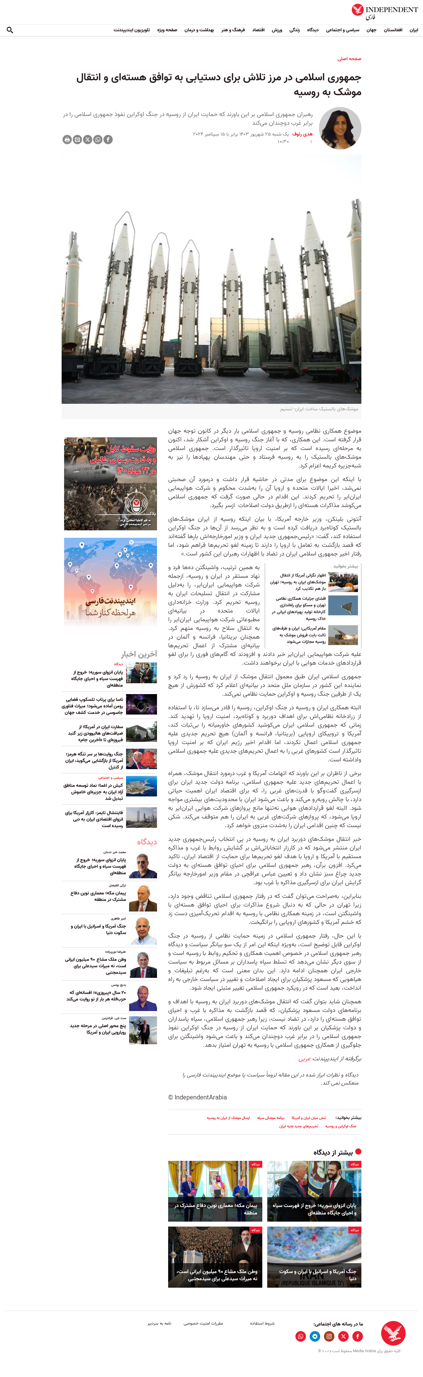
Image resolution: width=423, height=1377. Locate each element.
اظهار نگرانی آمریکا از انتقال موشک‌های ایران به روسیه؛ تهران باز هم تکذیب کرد (298, 582)
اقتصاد (258, 30)
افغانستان (393, 30)
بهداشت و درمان (199, 30)
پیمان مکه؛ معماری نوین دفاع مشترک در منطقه (215, 1209)
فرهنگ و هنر (233, 30)
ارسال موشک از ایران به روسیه (228, 1118)
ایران (414, 30)
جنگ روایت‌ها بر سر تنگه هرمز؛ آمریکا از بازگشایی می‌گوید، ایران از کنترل (94, 761)
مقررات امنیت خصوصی (203, 1323)
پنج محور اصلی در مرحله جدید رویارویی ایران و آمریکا (98, 1029)
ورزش (277, 30)
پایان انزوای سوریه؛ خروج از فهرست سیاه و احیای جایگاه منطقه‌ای (314, 1209)
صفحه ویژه (167, 30)
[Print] (67, 139)
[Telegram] (315, 1336)
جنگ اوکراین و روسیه (340, 1126)
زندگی (295, 30)
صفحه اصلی (349, 59)
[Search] (10, 30)
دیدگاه (313, 30)
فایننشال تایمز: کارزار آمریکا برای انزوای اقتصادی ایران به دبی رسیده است (94, 819)
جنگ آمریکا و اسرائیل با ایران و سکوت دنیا (317, 1275)
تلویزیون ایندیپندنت (132, 30)
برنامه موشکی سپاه (270, 1118)
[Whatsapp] (97, 139)
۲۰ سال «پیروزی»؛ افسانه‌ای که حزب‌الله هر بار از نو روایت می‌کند (96, 996)
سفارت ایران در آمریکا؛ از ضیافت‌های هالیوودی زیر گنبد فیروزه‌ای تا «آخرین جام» (95, 733)
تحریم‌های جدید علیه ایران (298, 1126)
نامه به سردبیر (159, 1323)
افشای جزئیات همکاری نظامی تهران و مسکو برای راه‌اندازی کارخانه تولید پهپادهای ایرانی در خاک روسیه (299, 608)
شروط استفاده (262, 1323)
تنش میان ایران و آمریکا (309, 1118)
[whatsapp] (300, 1336)
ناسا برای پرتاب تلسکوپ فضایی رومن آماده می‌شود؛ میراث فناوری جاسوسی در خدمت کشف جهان (92, 706)
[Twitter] (87, 139)
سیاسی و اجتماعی (342, 30)
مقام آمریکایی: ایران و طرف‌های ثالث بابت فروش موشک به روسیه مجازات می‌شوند (299, 635)
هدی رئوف (302, 134)
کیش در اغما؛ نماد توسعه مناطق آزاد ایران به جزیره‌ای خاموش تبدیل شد (93, 792)
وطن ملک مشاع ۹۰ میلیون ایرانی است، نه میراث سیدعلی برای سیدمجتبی (217, 1275)
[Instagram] (329, 1336)
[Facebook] (108, 139)
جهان (372, 30)
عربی (305, 1059)
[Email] (77, 139)
